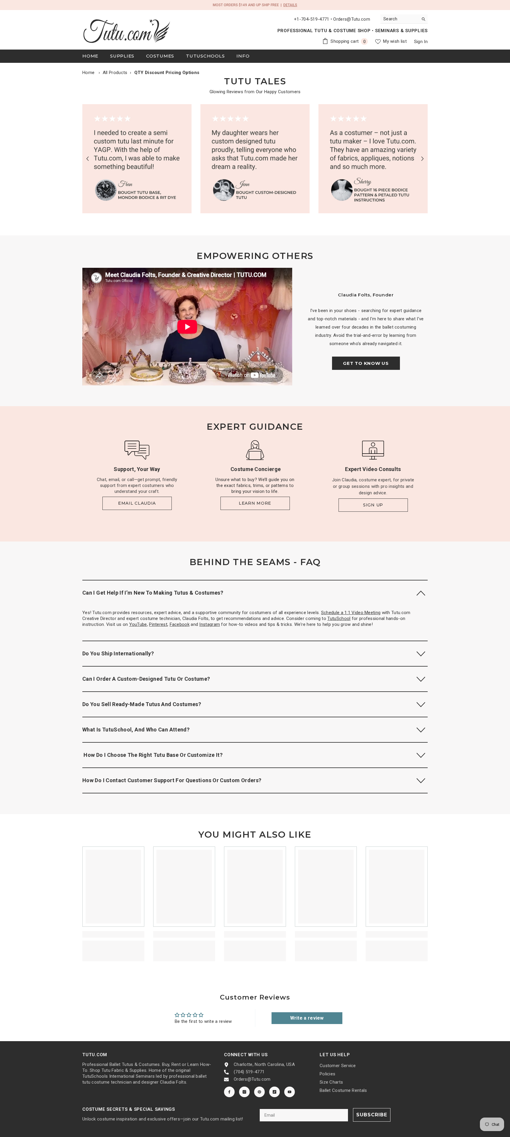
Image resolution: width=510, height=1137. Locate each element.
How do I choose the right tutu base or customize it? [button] (152, 755)
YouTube (138, 624)
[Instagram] (244, 1092)
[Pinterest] (259, 1092)
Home (88, 72)
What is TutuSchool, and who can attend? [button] (135, 729)
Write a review (307, 1018)
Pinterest (158, 624)
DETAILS (290, 5)
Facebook (179, 624)
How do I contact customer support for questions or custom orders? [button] (171, 780)
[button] (87, 158)
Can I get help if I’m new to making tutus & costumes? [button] (152, 593)
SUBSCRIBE (371, 1115)
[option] (137, 159)
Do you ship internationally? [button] (118, 653)
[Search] (404, 19)
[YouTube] (289, 1092)
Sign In (421, 41)
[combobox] (399, 18)
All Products (115, 72)
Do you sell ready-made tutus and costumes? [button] (141, 704)
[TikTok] (274, 1092)
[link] (137, 159)
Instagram (209, 624)
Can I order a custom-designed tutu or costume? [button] (146, 679)
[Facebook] (229, 1092)
